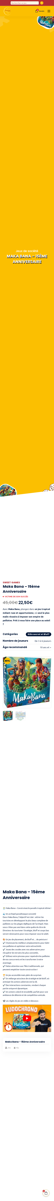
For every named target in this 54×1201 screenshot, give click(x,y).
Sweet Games (11, 582)
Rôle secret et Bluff (38, 634)
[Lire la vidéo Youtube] (27, 1018)
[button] (47, 659)
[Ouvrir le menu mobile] (49, 11)
